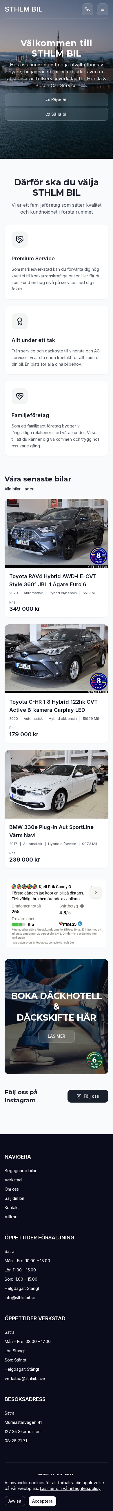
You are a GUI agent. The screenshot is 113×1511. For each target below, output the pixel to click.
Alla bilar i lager (19, 488)
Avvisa (14, 1501)
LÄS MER (56, 1036)
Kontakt (12, 1207)
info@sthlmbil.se (20, 1297)
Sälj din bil (14, 1198)
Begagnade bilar (21, 1170)
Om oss (12, 1189)
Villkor (11, 1216)
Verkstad (13, 1179)
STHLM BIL (23, 9)
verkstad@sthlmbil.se (25, 1378)
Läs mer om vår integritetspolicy (70, 1488)
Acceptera (42, 1501)
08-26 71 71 (16, 1440)
